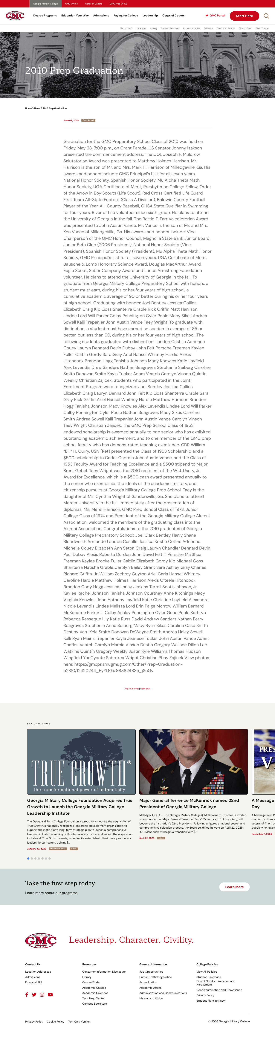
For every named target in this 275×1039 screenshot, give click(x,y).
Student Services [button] (170, 28)
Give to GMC (245, 28)
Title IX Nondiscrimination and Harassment (215, 983)
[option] (81, 789)
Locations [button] (141, 28)
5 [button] (42, 858)
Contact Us (33, 964)
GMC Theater (262, 28)
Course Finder (91, 982)
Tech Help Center (93, 998)
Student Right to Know (210, 1000)
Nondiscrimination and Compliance (219, 990)
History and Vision (151, 998)
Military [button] (153, 28)
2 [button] (32, 858)
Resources (89, 964)
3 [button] (35, 858)
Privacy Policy (205, 995)
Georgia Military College (45, 3)
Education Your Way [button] (75, 15)
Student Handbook (208, 977)
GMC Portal (217, 15)
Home (28, 108)
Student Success (191, 28)
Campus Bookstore (94, 1003)
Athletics (208, 28)
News (37, 108)
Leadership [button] (150, 15)
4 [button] (39, 858)
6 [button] (46, 858)
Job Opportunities (151, 971)
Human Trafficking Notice (155, 977)
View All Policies (206, 971)
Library (86, 977)
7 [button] (49, 858)
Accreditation (148, 982)
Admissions (101, 15)
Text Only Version (79, 1021)
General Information (153, 964)
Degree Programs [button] (45, 15)
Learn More (234, 887)
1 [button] (28, 858)
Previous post (132, 688)
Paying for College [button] (126, 15)
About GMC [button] (126, 28)
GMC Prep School (226, 28)
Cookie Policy (55, 1021)
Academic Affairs (150, 987)
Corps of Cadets (93, 3)
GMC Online (71, 3)
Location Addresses (38, 971)
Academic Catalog (94, 987)
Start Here (244, 16)
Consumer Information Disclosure (104, 971)
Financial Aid (33, 982)
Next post (145, 688)
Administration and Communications (163, 993)
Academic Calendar (95, 993)
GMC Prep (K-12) (118, 3)
